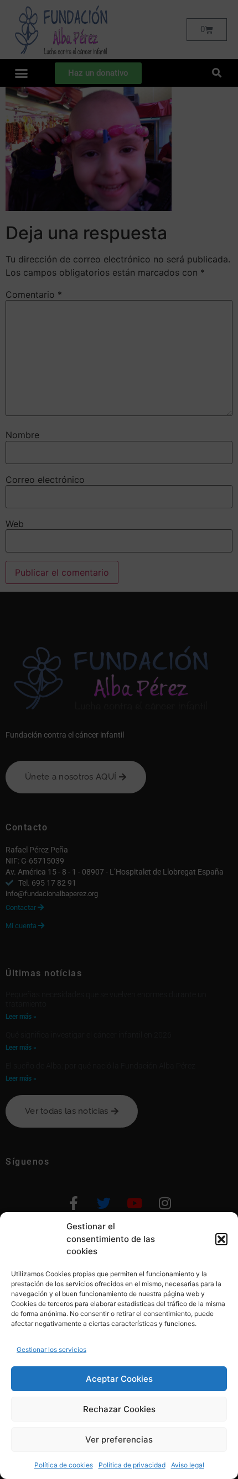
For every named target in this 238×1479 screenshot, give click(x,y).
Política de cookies (63, 1465)
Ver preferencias (119, 1439)
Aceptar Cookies (119, 1378)
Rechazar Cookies (119, 1409)
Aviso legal (187, 1465)
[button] (221, 1239)
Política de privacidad (132, 1465)
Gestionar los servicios (51, 1349)
